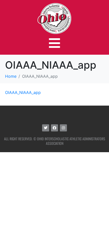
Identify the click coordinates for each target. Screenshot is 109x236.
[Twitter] (45, 127)
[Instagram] (63, 127)
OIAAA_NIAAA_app (23, 92)
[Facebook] (54, 127)
